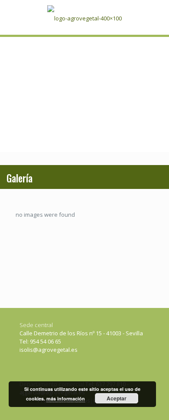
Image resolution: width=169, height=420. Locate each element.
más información (65, 398)
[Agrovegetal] (84, 17)
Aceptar (117, 398)
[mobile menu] (153, 17)
